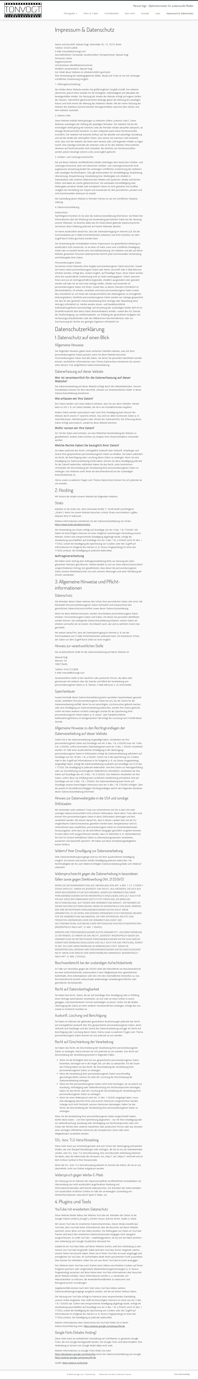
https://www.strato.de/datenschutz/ (72, 524)
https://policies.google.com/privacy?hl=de (104, 1326)
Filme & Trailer (90, 13)
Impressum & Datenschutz (179, 13)
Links (157, 13)
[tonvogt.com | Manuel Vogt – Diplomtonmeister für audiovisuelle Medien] (23, 10)
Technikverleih (111, 13)
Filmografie (70, 13)
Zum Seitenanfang (181, 1374)
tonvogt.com (78, 1374)
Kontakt (145, 13)
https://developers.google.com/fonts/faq (75, 1354)
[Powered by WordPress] (97, 1374)
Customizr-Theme (123, 1374)
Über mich (130, 13)
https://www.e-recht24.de (75, 1362)
